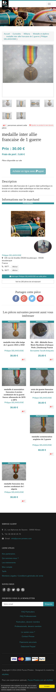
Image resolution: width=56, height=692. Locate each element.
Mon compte (7, 567)
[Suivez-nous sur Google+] (9, 590)
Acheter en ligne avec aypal (28, 171)
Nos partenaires (8, 554)
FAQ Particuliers (28, 612)
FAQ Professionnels (28, 616)
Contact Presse (28, 636)
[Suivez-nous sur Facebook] (4, 590)
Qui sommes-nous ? (10, 558)
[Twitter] (32, 298)
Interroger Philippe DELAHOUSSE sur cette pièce (28, 276)
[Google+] (24, 298)
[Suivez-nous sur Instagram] (23, 590)
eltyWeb (5, 674)
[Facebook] (16, 298)
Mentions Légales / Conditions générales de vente (22, 576)
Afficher (15, 267)
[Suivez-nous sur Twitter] (13, 590)
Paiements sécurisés (28, 642)
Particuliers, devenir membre (28, 622)
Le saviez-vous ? (28, 632)
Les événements (9, 563)
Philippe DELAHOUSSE (11, 255)
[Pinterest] (40, 298)
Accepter (47, 686)
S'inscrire (48, 604)
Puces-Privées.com (36, 680)
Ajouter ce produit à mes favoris (42, 125)
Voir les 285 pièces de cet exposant (28, 282)
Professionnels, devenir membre (28, 626)
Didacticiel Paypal (28, 646)
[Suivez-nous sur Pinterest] (18, 590)
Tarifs (4, 571)
